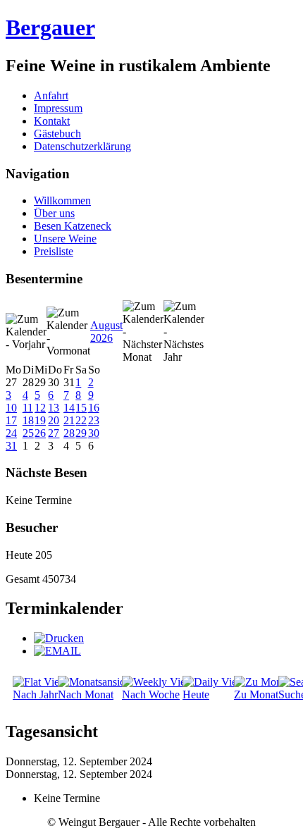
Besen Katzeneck (72, 226)
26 (40, 433)
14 (69, 408)
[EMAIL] (57, 651)
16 (93, 408)
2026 (101, 338)
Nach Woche (151, 694)
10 (11, 408)
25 (28, 433)
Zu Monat (256, 694)
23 (93, 420)
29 (81, 433)
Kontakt (52, 121)
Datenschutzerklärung (82, 146)
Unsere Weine (65, 239)
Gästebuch (57, 134)
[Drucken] (59, 638)
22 (81, 420)
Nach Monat (85, 694)
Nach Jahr (35, 694)
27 (53, 433)
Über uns (54, 213)
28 (69, 433)
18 (28, 420)
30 (93, 433)
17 (11, 420)
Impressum (58, 108)
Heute (196, 694)
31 (11, 446)
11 (28, 408)
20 (53, 420)
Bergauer (50, 27)
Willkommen (62, 200)
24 (11, 433)
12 (40, 408)
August (106, 325)
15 (81, 408)
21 (69, 420)
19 (40, 420)
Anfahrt (51, 95)
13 (53, 408)
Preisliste (53, 251)
